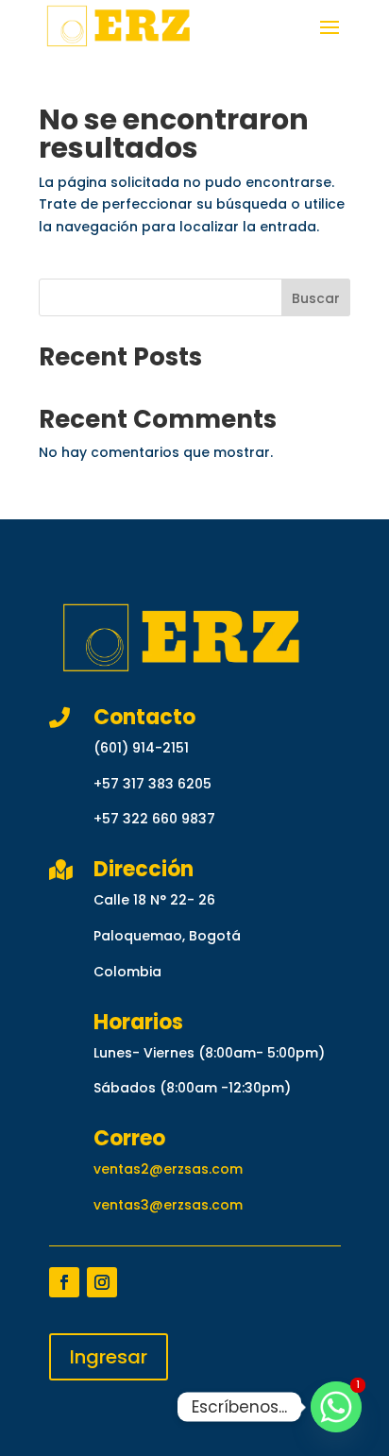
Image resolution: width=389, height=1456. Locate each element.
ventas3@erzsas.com (168, 1204)
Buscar (316, 298)
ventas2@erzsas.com (168, 1169)
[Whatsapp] (336, 1406)
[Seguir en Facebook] (64, 1282)
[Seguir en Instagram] (102, 1282)
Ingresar (108, 1357)
